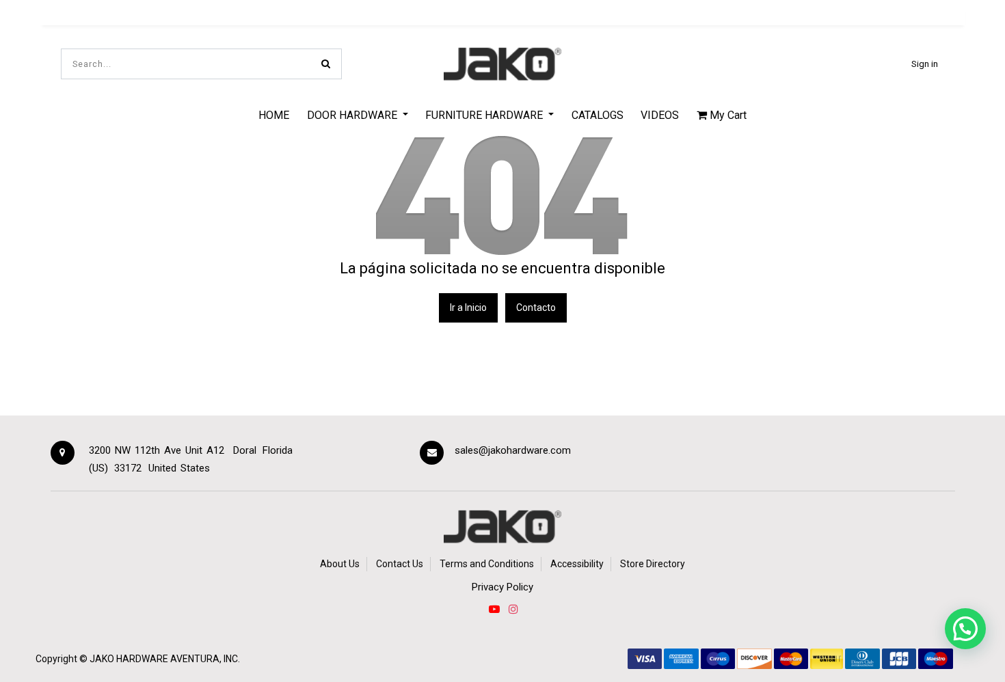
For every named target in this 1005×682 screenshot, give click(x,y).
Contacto (536, 307)
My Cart (727, 115)
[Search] (325, 64)
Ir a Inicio (468, 307)
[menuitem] (274, 115)
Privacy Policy (502, 587)
